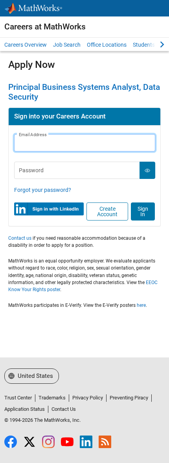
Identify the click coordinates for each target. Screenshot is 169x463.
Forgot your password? (42, 190)
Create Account (107, 211)
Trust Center (18, 398)
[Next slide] (155, 44)
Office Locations (107, 45)
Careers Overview (25, 45)
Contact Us (63, 409)
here (141, 305)
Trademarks (52, 398)
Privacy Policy (87, 398)
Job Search (67, 45)
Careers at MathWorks (45, 26)
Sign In (143, 211)
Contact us (19, 238)
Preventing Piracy (129, 398)
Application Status (24, 409)
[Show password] (148, 170)
